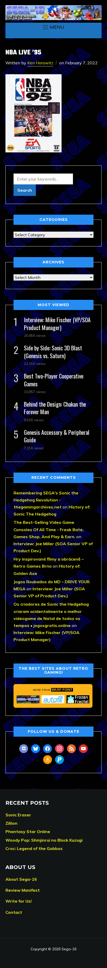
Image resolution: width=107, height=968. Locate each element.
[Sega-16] (28, 699)
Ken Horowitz (40, 62)
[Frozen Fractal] (77, 699)
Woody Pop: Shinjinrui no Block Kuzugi (44, 840)
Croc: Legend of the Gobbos (34, 848)
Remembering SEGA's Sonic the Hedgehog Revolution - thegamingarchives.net (46, 500)
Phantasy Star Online (27, 831)
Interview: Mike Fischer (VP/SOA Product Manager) (57, 323)
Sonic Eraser (18, 814)
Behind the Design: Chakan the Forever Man (55, 408)
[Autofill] (53, 699)
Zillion (11, 823)
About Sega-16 (21, 879)
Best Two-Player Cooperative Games (53, 380)
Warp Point (62, 690)
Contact (13, 912)
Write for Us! (18, 901)
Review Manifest (22, 890)
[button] (53, 27)
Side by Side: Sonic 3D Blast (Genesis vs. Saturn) (53, 351)
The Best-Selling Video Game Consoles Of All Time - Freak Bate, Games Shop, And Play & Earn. (49, 529)
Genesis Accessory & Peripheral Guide (56, 436)
